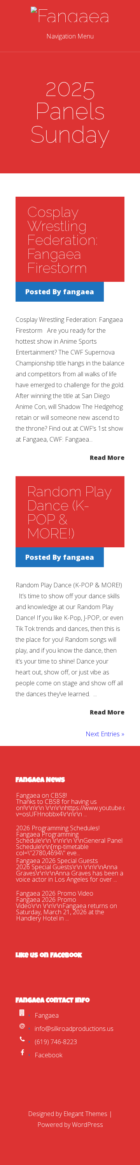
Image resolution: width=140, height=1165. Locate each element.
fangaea (78, 291)
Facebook (48, 1055)
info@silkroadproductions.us (74, 1028)
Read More (107, 457)
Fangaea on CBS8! (41, 795)
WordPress (87, 1124)
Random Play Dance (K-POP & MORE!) (69, 512)
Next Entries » (105, 734)
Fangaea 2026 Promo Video (54, 893)
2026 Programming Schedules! (58, 828)
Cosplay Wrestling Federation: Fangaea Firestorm (62, 240)
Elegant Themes (85, 1113)
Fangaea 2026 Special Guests (57, 860)
